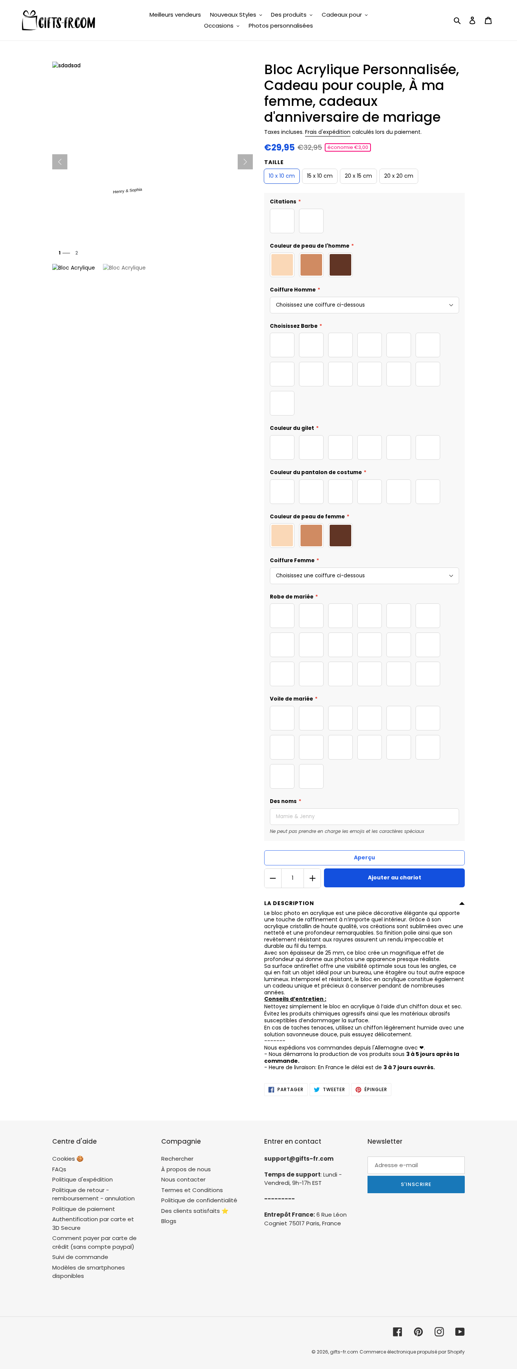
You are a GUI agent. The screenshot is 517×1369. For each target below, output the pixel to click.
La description (289, 903)
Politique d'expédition (82, 1179)
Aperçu (364, 857)
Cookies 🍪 (68, 1159)
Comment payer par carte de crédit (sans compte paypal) (94, 1242)
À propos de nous (186, 1169)
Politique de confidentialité (199, 1200)
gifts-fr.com (344, 1352)
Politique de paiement (83, 1209)
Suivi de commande (80, 1257)
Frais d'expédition (327, 132)
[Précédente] (59, 161)
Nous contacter (183, 1179)
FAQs (59, 1169)
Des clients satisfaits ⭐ (195, 1211)
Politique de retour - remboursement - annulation (93, 1194)
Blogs (168, 1221)
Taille (274, 162)
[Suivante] (245, 161)
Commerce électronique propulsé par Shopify (412, 1352)
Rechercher (177, 1159)
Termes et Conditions (192, 1190)
